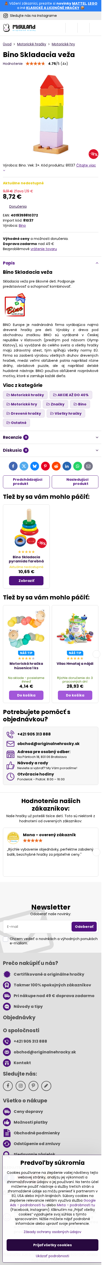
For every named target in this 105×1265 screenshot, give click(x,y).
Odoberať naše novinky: (50, 914)
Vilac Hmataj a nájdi (75, 663)
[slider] (35, 64)
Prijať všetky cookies (52, 1245)
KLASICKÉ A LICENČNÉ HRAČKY (52, 7)
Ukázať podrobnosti (52, 1256)
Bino (22, 225)
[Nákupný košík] (83, 28)
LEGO (92, 3)
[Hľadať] (71, 28)
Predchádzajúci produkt (27, 481)
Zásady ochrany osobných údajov (52, 1231)
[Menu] (95, 28)
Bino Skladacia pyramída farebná (26, 559)
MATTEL (79, 3)
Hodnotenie (13, 63)
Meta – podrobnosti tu (76, 1205)
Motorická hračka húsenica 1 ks (26, 665)
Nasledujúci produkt (77, 481)
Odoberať (84, 926)
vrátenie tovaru (44, 248)
